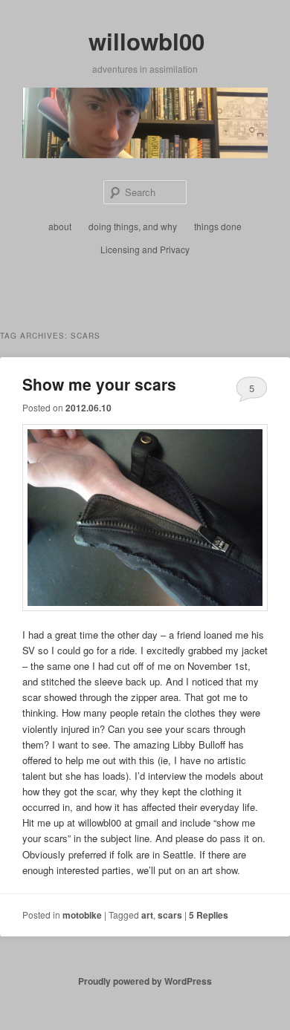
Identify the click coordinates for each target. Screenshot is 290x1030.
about (59, 226)
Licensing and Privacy (145, 249)
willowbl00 (146, 41)
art (147, 915)
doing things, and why (132, 226)
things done (218, 226)
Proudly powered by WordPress (145, 981)
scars (170, 915)
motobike (82, 915)
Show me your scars (99, 384)
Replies (208, 915)
